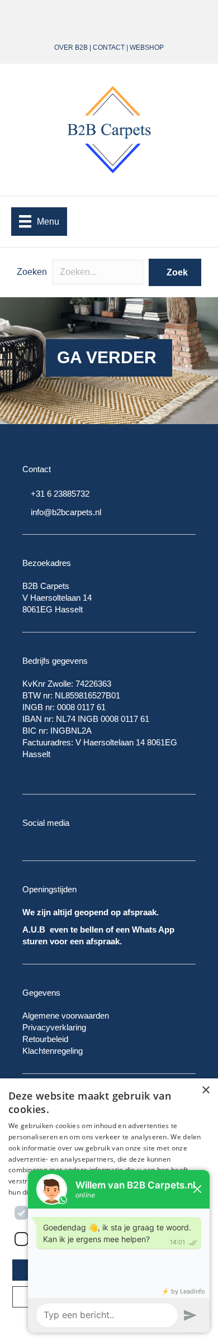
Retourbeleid (45, 1039)
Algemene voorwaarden (65, 1015)
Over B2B (71, 47)
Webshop (147, 47)
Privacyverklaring (54, 1027)
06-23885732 (133, 16)
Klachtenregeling (52, 1050)
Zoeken (32, 272)
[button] (175, 272)
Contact (109, 47)
